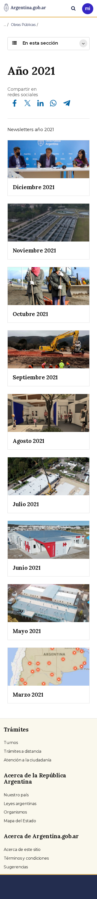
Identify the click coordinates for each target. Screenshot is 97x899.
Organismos (15, 812)
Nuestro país (16, 795)
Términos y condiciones (26, 858)
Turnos (11, 742)
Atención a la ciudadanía (27, 760)
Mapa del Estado (20, 820)
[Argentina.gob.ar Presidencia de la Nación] (25, 8)
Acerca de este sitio (22, 849)
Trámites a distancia (22, 751)
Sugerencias (16, 867)
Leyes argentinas (20, 803)
